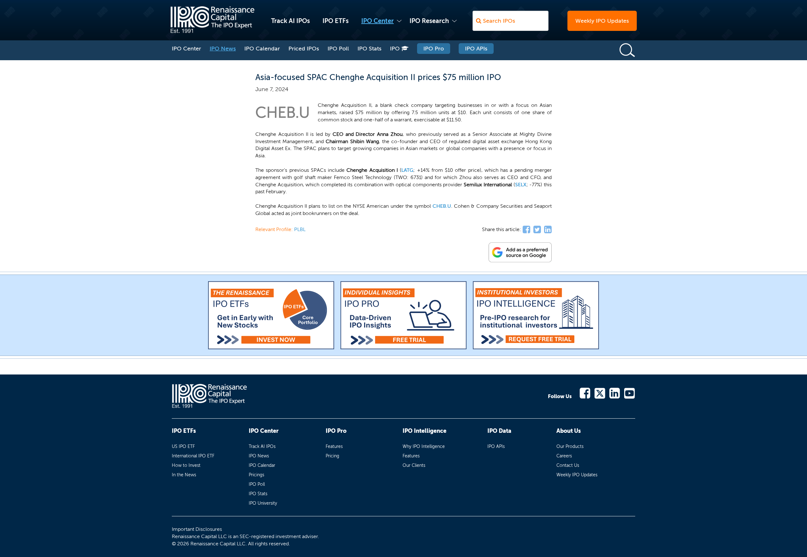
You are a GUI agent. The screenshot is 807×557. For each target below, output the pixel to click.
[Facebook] (585, 392)
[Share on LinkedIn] (548, 229)
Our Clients (414, 465)
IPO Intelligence (424, 430)
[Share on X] (537, 229)
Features (334, 446)
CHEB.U (442, 206)
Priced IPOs (303, 48)
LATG (407, 170)
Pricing (332, 456)
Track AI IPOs (290, 21)
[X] (600, 392)
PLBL (299, 229)
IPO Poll (338, 48)
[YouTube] (629, 392)
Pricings (256, 475)
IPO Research (429, 21)
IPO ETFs (335, 21)
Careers (564, 456)
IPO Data (499, 430)
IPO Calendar (262, 48)
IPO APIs (476, 48)
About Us (568, 430)
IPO (395, 48)
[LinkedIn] (614, 392)
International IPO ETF (193, 456)
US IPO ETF (183, 446)
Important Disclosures (197, 529)
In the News (184, 475)
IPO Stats (369, 48)
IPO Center (377, 21)
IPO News (223, 48)
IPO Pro (433, 48)
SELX (520, 185)
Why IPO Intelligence (424, 446)
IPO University (263, 503)
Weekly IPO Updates (602, 20)
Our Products (569, 446)
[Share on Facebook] (526, 229)
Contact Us (567, 465)
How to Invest (186, 465)
